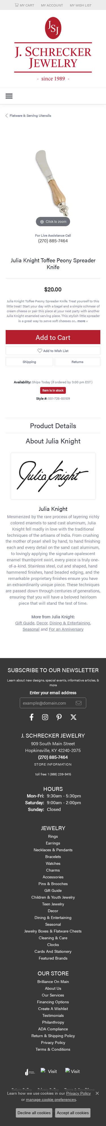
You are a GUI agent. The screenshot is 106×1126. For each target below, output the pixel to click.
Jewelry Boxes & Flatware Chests (53, 931)
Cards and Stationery (53, 951)
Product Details (53, 425)
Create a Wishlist (53, 1008)
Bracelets (53, 856)
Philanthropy (53, 1022)
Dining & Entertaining (69, 623)
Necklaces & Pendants (53, 849)
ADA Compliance (53, 1029)
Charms (53, 870)
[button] (24, 5)
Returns (77, 361)
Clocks (53, 944)
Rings (53, 836)
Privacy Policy (53, 1042)
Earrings (53, 843)
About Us (53, 988)
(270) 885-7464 (53, 240)
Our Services (53, 995)
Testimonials (53, 1015)
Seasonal (31, 629)
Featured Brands (53, 958)
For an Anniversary (66, 629)
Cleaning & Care (53, 937)
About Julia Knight (53, 440)
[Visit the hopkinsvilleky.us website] (50, 1072)
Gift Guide (24, 623)
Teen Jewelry (53, 904)
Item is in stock (53, 390)
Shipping (29, 361)
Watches (53, 863)
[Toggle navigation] (9, 96)
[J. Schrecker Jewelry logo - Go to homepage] (53, 49)
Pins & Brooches (53, 883)
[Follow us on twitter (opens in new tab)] (73, 717)
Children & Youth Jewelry (53, 897)
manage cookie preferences (51, 1099)
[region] (53, 181)
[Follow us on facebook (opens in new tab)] (31, 717)
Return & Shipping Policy (53, 1035)
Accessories (53, 876)
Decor (41, 623)
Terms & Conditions (53, 1049)
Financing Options (53, 1001)
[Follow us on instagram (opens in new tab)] (45, 717)
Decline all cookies (34, 1112)
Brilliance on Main (53, 981)
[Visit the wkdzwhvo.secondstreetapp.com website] (73, 1072)
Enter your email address (53, 692)
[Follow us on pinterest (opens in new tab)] (59, 717)
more (81, 320)
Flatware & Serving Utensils (30, 115)
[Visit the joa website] (30, 1072)
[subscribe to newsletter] (78, 703)
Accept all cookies (73, 1112)
